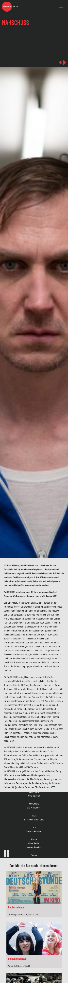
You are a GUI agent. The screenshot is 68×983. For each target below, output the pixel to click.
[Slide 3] (38, 554)
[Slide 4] (42, 554)
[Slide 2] (34, 554)
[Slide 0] (25, 554)
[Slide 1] (29, 554)
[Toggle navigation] (61, 6)
